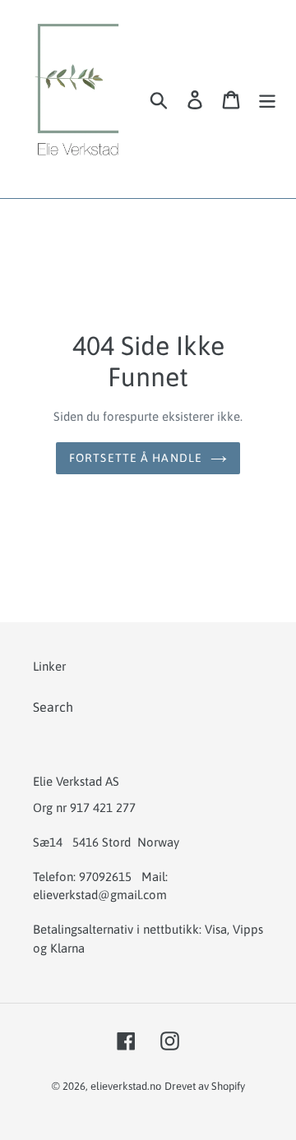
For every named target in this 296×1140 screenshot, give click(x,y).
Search (53, 706)
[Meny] (267, 99)
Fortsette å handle (135, 457)
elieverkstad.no (125, 1086)
